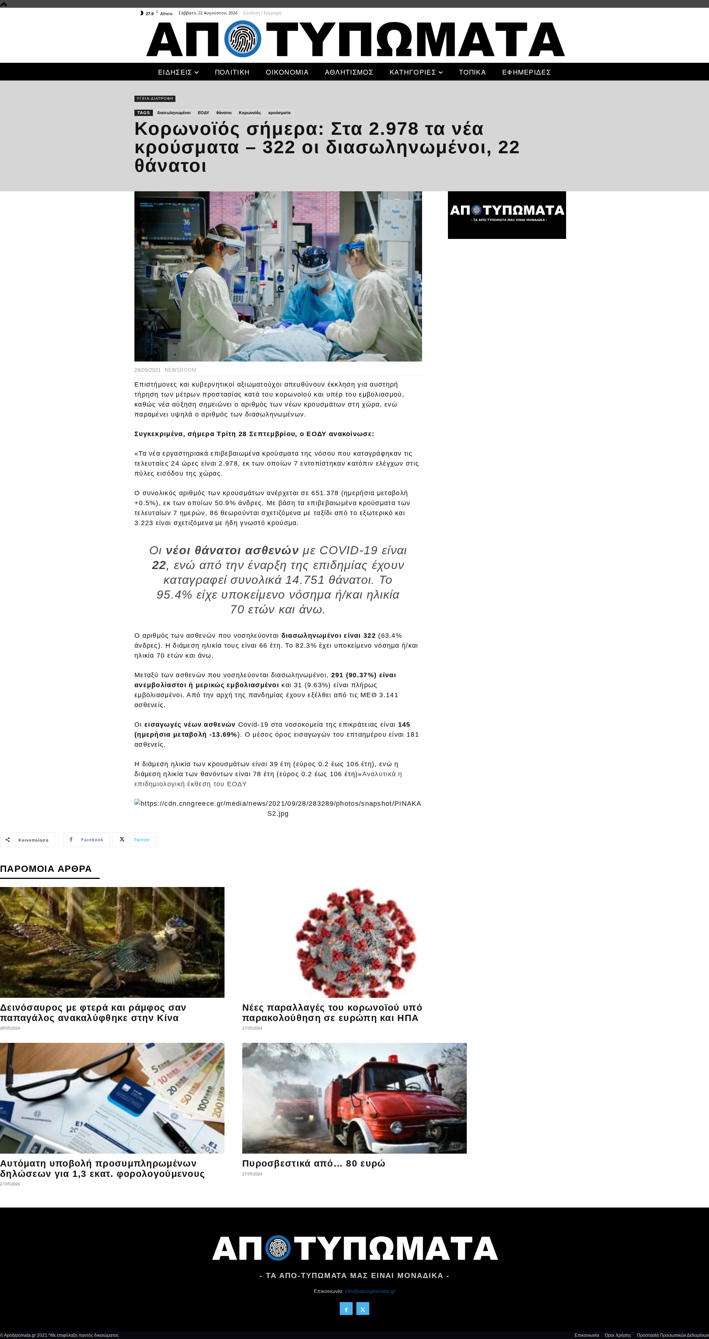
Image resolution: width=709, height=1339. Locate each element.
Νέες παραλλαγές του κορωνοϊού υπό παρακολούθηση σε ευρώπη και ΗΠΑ (332, 1012)
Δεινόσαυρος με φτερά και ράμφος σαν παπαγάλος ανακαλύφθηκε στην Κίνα (93, 1012)
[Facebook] (346, 1308)
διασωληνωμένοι (174, 112)
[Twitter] (362, 1308)
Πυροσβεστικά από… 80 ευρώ (314, 1163)
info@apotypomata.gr (370, 1291)
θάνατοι (224, 112)
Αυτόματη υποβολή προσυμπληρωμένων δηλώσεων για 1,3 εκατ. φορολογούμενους (102, 1168)
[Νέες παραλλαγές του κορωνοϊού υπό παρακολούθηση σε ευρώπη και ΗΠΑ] (354, 942)
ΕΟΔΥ (203, 112)
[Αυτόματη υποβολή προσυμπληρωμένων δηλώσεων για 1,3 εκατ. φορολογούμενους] (112, 1098)
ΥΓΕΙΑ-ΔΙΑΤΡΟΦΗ (155, 98)
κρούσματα (279, 112)
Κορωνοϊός (250, 112)
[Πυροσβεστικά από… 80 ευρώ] (354, 1098)
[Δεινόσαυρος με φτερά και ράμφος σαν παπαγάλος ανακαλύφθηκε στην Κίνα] (112, 942)
